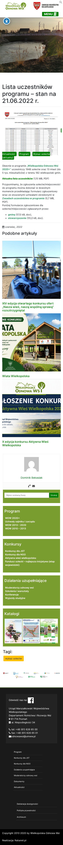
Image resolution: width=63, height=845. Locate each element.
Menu (48, 14)
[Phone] (29, 486)
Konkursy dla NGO (15, 554)
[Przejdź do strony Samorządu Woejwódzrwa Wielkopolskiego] (6, 673)
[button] (60, 1)
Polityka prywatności (26, 810)
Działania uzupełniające (24, 769)
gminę (12, 214)
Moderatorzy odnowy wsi (19, 587)
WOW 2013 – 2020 (15, 525)
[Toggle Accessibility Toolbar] (6, 21)
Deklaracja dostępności (27, 804)
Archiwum (21, 817)
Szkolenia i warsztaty (17, 591)
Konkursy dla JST (15, 551)
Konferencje (12, 594)
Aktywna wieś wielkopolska (20, 558)
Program (24, 154)
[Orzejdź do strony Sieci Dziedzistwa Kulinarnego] (16, 673)
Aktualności (8, 154)
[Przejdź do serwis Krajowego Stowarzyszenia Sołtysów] (44, 676)
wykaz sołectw (13, 658)
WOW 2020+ (12, 518)
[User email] (33, 486)
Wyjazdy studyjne (15, 598)
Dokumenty (19, 781)
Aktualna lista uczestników (17, 178)
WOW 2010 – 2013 (15, 528)
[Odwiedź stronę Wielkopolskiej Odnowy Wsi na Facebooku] (31, 700)
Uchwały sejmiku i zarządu (20, 521)
